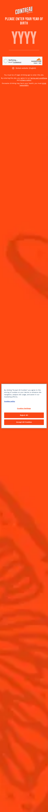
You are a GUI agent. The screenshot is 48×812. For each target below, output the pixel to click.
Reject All (24, 415)
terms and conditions (39, 78)
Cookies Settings (24, 408)
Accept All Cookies (24, 422)
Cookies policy (9, 401)
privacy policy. (25, 80)
